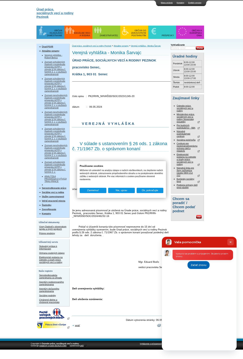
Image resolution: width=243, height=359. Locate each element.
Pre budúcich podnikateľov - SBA (186, 126)
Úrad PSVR (47, 46)
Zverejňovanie (49, 209)
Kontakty (180, 3)
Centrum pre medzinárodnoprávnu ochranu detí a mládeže (187, 147)
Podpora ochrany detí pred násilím (187, 186)
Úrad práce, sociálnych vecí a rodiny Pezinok (91, 46)
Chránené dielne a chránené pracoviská (49, 301)
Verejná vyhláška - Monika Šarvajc (146, 46)
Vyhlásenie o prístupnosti (151, 344)
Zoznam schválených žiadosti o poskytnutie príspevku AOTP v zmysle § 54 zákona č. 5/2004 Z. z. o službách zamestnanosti (55, 68)
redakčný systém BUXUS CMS (52, 346)
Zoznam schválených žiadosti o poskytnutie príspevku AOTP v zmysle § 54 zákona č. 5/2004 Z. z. (55, 167)
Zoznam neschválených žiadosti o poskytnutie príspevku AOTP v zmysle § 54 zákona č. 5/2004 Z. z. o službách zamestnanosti (55, 101)
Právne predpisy (47, 233)
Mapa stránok (167, 3)
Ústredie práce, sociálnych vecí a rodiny (185, 108)
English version (194, 3)
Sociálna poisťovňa (186, 140)
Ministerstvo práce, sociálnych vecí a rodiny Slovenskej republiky (186, 118)
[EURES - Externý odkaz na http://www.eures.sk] (52, 324)
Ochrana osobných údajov (52, 253)
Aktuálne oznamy (50, 51)
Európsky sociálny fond (185, 180)
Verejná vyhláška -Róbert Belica (53, 56)
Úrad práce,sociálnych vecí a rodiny (54, 13)
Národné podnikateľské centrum (183, 134)
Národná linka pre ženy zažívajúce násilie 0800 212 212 (185, 172)
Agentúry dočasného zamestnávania (49, 290)
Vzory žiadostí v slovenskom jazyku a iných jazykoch (52, 227)
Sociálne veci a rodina (53, 192)
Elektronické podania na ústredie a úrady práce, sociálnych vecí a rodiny (51, 260)
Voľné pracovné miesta (53, 201)
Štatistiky (46, 205)
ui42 (82, 346)
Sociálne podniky (47, 295)
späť (77, 325)
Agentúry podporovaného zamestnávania (51, 283)
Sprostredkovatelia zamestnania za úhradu (50, 276)
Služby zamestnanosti (53, 196)
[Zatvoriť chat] (230, 242)
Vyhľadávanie (178, 45)
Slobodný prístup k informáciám (48, 247)
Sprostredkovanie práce (54, 188)
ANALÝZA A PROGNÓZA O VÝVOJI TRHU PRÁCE (55, 179)
